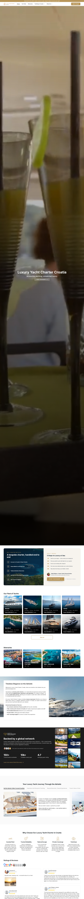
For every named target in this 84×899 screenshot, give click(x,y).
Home (18, 4)
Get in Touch (76, 4)
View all (42, 637)
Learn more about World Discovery (13, 762)
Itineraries (30, 4)
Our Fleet (24, 4)
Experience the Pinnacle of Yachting (36, 788)
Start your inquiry (41, 279)
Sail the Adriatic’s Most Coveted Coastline (14, 788)
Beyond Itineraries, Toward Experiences (57, 788)
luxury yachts (23, 707)
